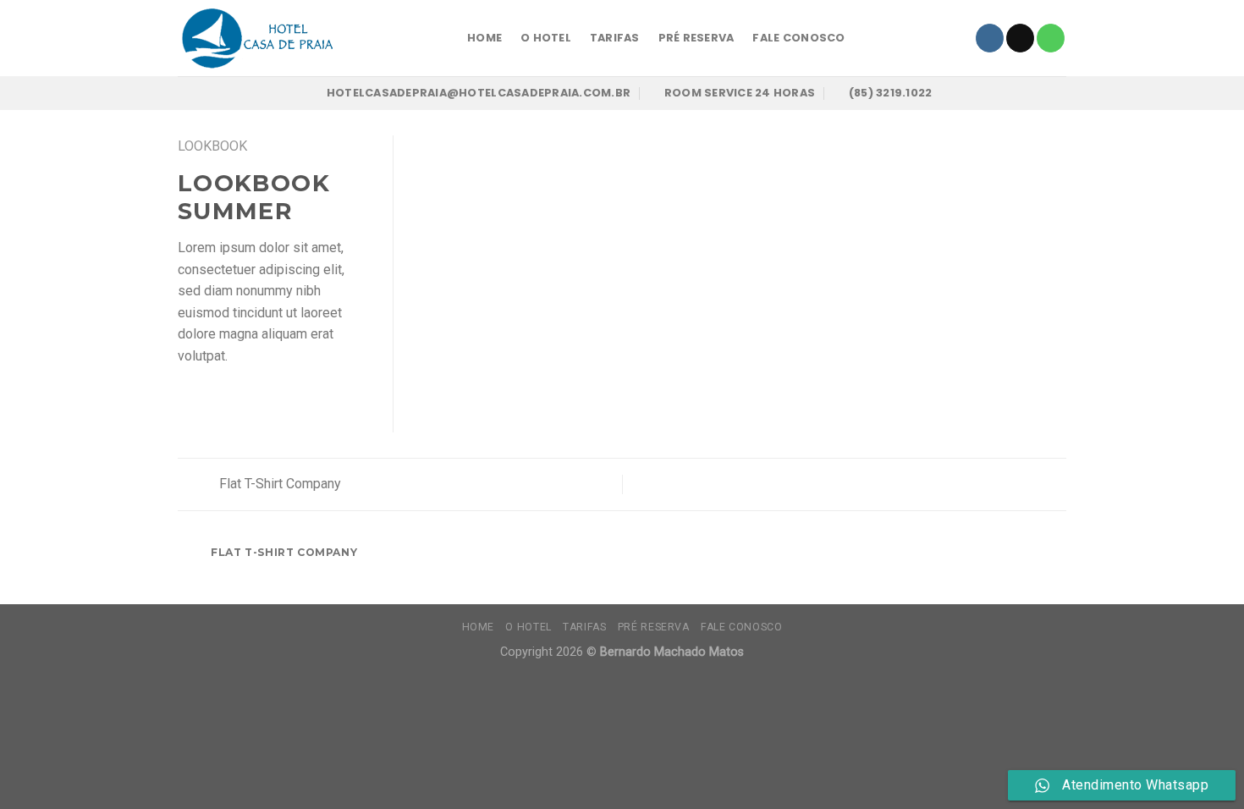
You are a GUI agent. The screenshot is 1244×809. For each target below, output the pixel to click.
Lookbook (212, 146)
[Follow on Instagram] (990, 38)
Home (484, 37)
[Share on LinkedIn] (291, 396)
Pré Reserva (696, 37)
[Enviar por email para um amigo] (229, 396)
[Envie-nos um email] (1020, 38)
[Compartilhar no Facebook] (188, 396)
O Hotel (545, 37)
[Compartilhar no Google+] (271, 396)
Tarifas (615, 37)
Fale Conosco (798, 37)
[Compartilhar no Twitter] (209, 396)
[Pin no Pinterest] (249, 396)
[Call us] (1051, 38)
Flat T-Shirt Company (278, 484)
